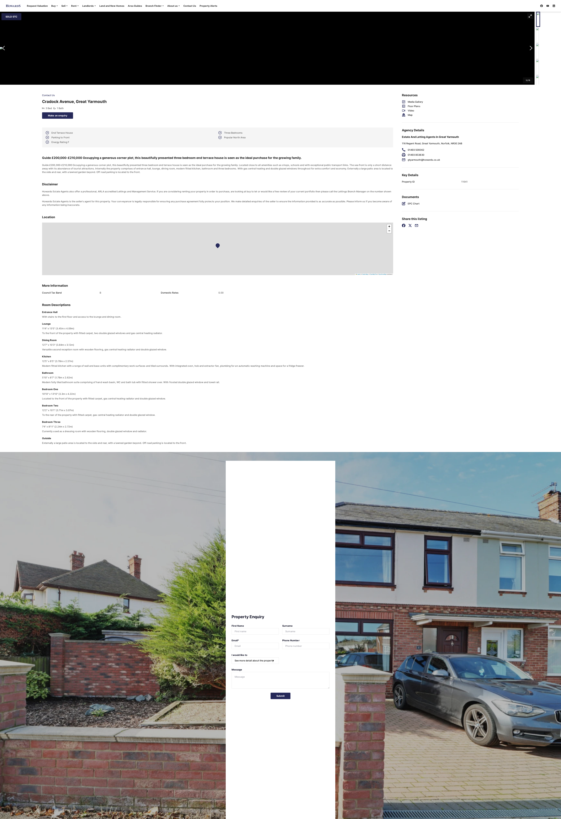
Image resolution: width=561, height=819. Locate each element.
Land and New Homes (111, 5)
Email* (235, 640)
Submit (280, 695)
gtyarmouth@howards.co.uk (424, 159)
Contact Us (189, 5)
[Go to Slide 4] (537, 67)
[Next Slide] (531, 48)
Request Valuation (37, 5)
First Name (238, 625)
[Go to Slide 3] (537, 51)
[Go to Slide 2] (537, 35)
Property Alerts (208, 5)
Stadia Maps (365, 274)
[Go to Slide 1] (538, 19)
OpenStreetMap (382, 274)
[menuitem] (37, 5)
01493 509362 (416, 149)
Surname (287, 625)
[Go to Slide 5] (537, 83)
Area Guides (135, 5)
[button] (55, 5)
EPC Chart (413, 203)
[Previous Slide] (3, 48)
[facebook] (541, 6)
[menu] (121, 5)
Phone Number (291, 640)
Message (237, 669)
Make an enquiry (57, 115)
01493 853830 (416, 154)
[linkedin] (554, 6)
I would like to (239, 655)
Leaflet (358, 274)
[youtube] (547, 6)
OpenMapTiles (373, 274)
